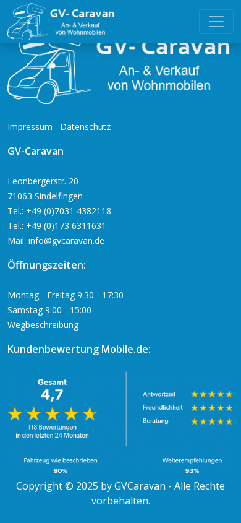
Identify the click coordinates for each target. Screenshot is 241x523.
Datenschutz (85, 126)
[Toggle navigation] (216, 21)
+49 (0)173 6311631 (66, 225)
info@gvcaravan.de (66, 240)
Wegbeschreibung (42, 325)
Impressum (30, 126)
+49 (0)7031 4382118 (68, 211)
